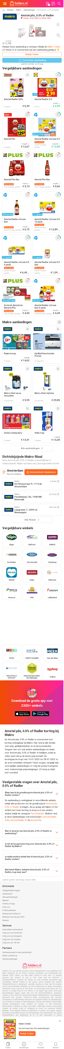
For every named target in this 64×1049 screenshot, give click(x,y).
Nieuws (5, 920)
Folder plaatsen (9, 910)
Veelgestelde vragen (11, 890)
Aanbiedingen (29, 10)
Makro (18, 10)
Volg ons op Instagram (12, 936)
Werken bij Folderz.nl (11, 914)
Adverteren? (7, 894)
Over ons (6, 907)
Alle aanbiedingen (10, 897)
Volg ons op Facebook (12, 933)
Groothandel (37, 813)
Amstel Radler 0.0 (19, 820)
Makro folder (53, 46)
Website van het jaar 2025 (13, 917)
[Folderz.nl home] (19, 3)
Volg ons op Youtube (11, 939)
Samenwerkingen (9, 959)
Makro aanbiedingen (17, 322)
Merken (5, 900)
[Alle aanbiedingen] (59, 322)
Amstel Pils (36, 820)
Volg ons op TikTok (11, 943)
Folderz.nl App (8, 904)
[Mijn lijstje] (53, 3)
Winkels (10, 10)
